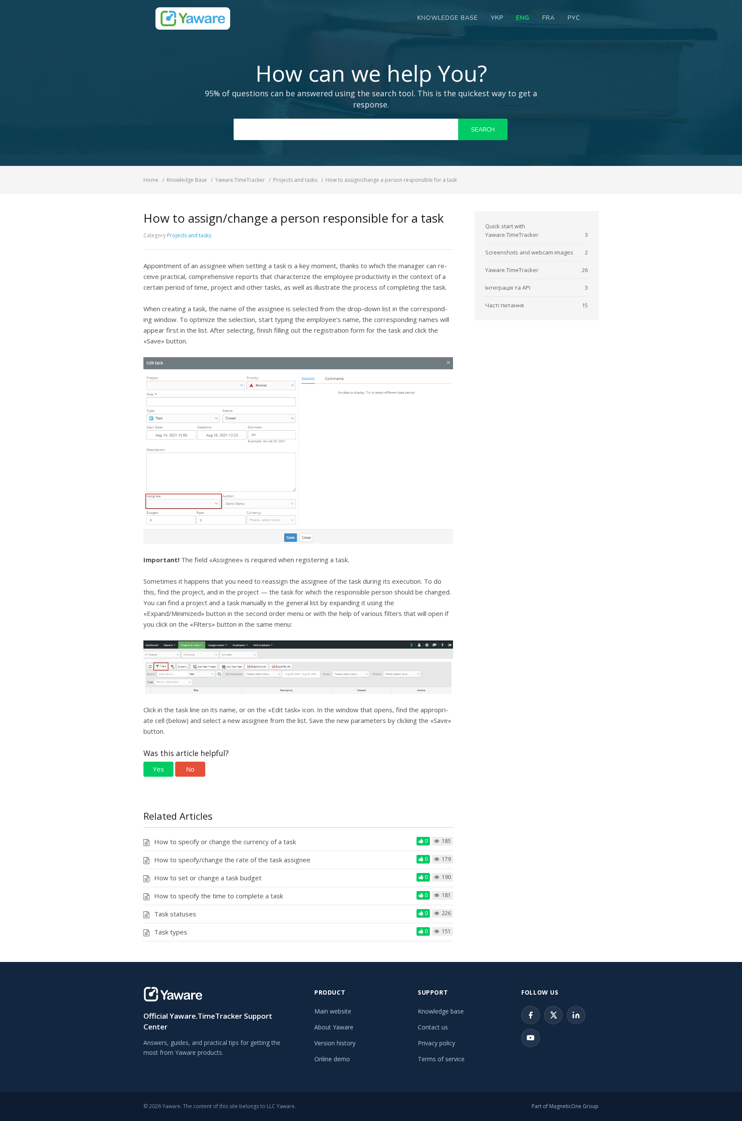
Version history (335, 1043)
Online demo (332, 1059)
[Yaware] (173, 994)
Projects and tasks (189, 235)
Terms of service (441, 1059)
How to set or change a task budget (208, 877)
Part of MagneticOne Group (565, 1106)
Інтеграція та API (507, 287)
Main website (332, 1011)
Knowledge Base (447, 18)
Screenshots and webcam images (529, 252)
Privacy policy (436, 1043)
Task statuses (175, 914)
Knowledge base (441, 1011)
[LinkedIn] (576, 1015)
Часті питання (504, 305)
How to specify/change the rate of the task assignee (232, 859)
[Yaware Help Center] (192, 18)
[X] (553, 1015)
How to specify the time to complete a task (218, 895)
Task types (170, 932)
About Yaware (333, 1027)
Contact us (433, 1027)
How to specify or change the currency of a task (225, 841)
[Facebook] (530, 1015)
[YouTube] (530, 1038)
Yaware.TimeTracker (511, 270)
